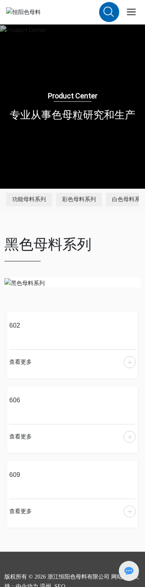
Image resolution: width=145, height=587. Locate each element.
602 (14, 325)
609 (14, 474)
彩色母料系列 (79, 199)
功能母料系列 (29, 199)
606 (14, 400)
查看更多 (20, 362)
